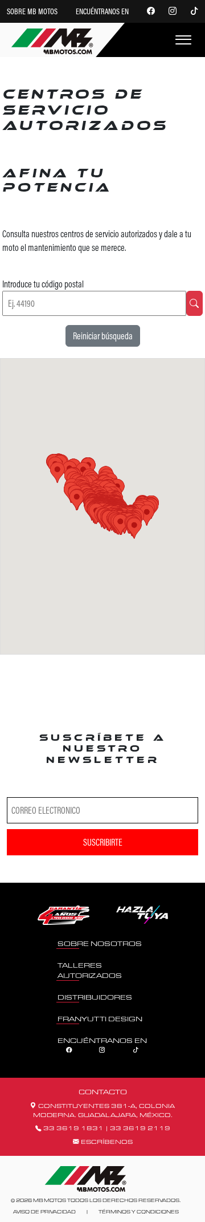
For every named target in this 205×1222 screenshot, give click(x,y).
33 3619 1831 (74, 1128)
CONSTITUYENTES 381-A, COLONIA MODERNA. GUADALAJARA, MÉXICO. (104, 1110)
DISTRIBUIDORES (95, 997)
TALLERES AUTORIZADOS (90, 970)
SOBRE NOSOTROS (100, 943)
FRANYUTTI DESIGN (100, 1018)
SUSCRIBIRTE (102, 842)
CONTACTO (103, 1091)
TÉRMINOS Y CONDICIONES (139, 1212)
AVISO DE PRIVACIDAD (44, 1212)
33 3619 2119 (140, 1128)
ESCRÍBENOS (106, 1142)
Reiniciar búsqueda (103, 336)
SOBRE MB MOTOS (32, 11)
